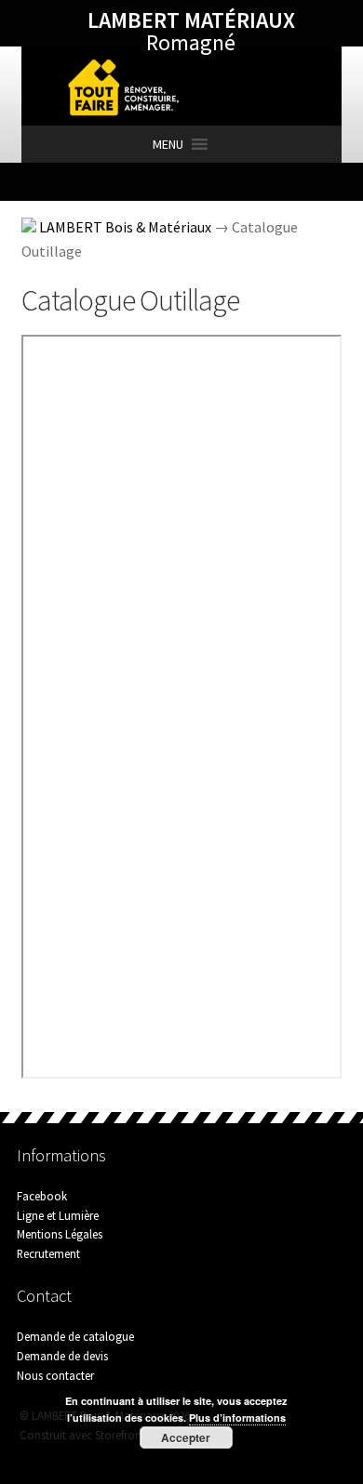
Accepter (185, 1437)
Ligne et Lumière (58, 1215)
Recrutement (48, 1253)
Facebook (42, 1195)
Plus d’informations (237, 1417)
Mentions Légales (59, 1233)
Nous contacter (55, 1375)
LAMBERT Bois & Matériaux (125, 227)
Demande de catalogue (75, 1336)
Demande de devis (62, 1355)
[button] (168, 144)
